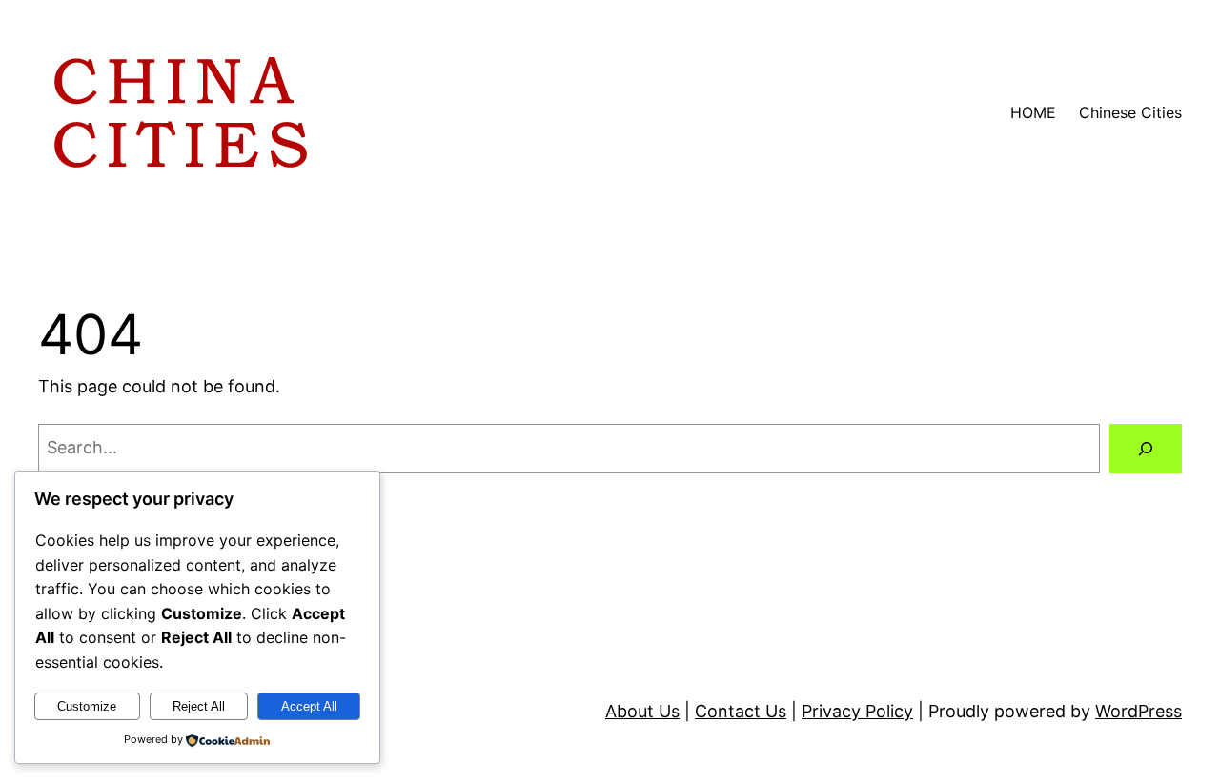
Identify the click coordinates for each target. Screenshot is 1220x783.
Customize (86, 706)
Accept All (309, 706)
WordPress (1138, 711)
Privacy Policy (857, 711)
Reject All (199, 706)
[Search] (1145, 448)
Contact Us (740, 711)
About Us (642, 711)
